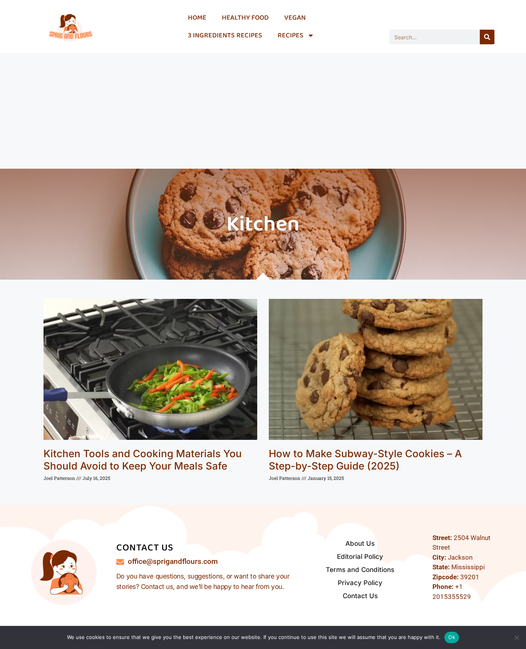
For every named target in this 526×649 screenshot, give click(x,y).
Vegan (295, 17)
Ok (451, 637)
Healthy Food (245, 17)
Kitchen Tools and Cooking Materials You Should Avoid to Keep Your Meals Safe (143, 459)
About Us (360, 543)
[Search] (487, 37)
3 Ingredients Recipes (225, 35)
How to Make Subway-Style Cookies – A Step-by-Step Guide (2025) (365, 459)
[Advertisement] (263, 111)
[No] (516, 637)
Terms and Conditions (360, 570)
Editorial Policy (360, 556)
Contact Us (360, 596)
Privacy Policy (360, 583)
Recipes (290, 35)
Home (197, 17)
